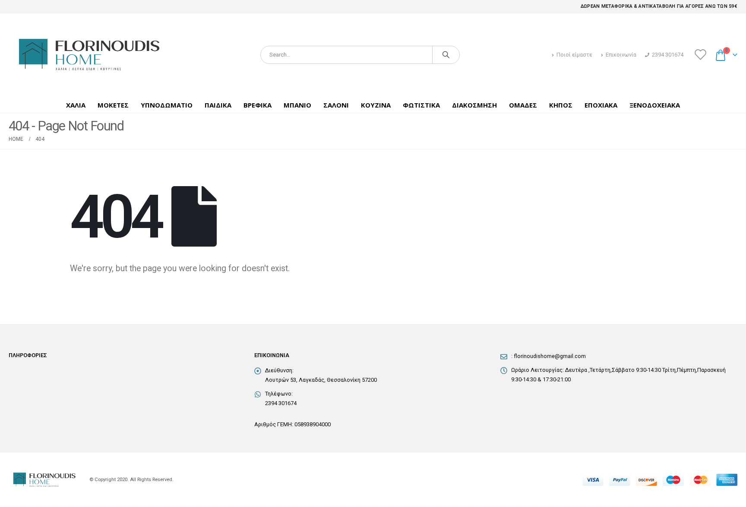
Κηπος (560, 105)
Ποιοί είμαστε (574, 54)
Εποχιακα (601, 105)
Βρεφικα (257, 105)
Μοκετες (113, 105)
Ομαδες (523, 105)
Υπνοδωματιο (167, 105)
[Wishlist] (700, 54)
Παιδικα (218, 105)
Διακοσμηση (474, 105)
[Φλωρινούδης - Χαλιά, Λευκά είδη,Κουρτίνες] (88, 55)
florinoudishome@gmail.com (550, 356)
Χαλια (75, 105)
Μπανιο (297, 105)
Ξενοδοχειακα (654, 105)
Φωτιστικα (421, 105)
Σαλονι (336, 105)
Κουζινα (376, 105)
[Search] (446, 54)
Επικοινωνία (621, 54)
